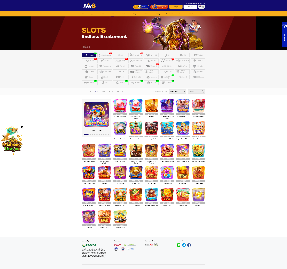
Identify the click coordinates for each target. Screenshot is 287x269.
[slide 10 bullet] (108, 134)
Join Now (190, 7)
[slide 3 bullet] (92, 134)
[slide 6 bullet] (99, 134)
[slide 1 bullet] (86, 134)
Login (176, 7)
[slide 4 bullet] (94, 134)
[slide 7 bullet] (101, 134)
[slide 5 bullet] (97, 134)
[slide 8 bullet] (103, 134)
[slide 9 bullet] (106, 134)
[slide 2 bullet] (90, 134)
